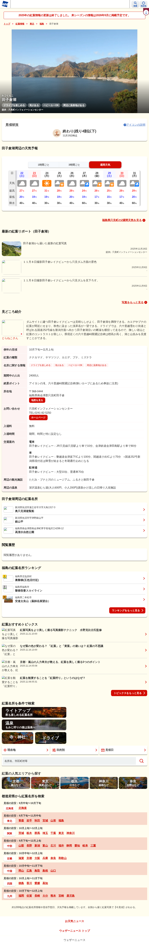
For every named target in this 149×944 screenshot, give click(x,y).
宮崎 (61, 895)
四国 (9, 883)
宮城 (45, 820)
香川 (29, 883)
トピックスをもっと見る (128, 693)
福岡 (21, 895)
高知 (45, 883)
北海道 (9, 808)
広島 (29, 870)
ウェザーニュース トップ (74, 930)
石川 (53, 845)
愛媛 (37, 883)
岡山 (21, 870)
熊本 (53, 895)
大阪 (37, 858)
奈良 (53, 858)
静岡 (69, 845)
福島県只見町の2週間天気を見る (122, 220)
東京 (61, 832)
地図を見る (37, 400)
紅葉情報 (20, 24)
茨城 (21, 832)
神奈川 (71, 832)
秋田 (37, 820)
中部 (9, 845)
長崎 (37, 895)
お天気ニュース (74, 921)
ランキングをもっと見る (126, 610)
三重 (93, 845)
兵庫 (45, 858)
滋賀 (21, 858)
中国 (9, 871)
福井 (61, 845)
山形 (53, 820)
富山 (45, 845)
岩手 (29, 820)
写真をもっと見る (133, 302)
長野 (29, 845)
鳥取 (37, 870)
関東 (9, 833)
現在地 (11, 749)
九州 (9, 896)
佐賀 (29, 895)
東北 (32, 24)
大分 (45, 895)
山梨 (21, 845)
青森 (21, 820)
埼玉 (45, 832)
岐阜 (85, 845)
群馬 (37, 832)
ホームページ (38, 417)
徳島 (21, 883)
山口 (53, 870)
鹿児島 (71, 895)
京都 (29, 858)
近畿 (9, 858)
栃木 (29, 832)
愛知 (77, 845)
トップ (7, 24)
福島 (42, 24)
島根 (45, 870)
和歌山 (63, 858)
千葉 (53, 832)
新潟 (37, 845)
